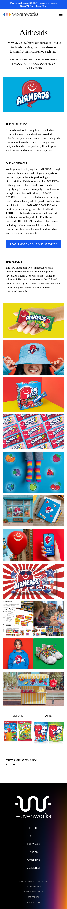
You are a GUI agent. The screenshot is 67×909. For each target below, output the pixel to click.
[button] (61, 14)
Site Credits (33, 897)
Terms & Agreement (33, 892)
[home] (20, 14)
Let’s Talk (33, 902)
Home (33, 828)
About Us (33, 836)
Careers (33, 859)
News (33, 852)
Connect (33, 867)
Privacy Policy (33, 886)
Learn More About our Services (33, 244)
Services (33, 844)
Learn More (41, 6)
